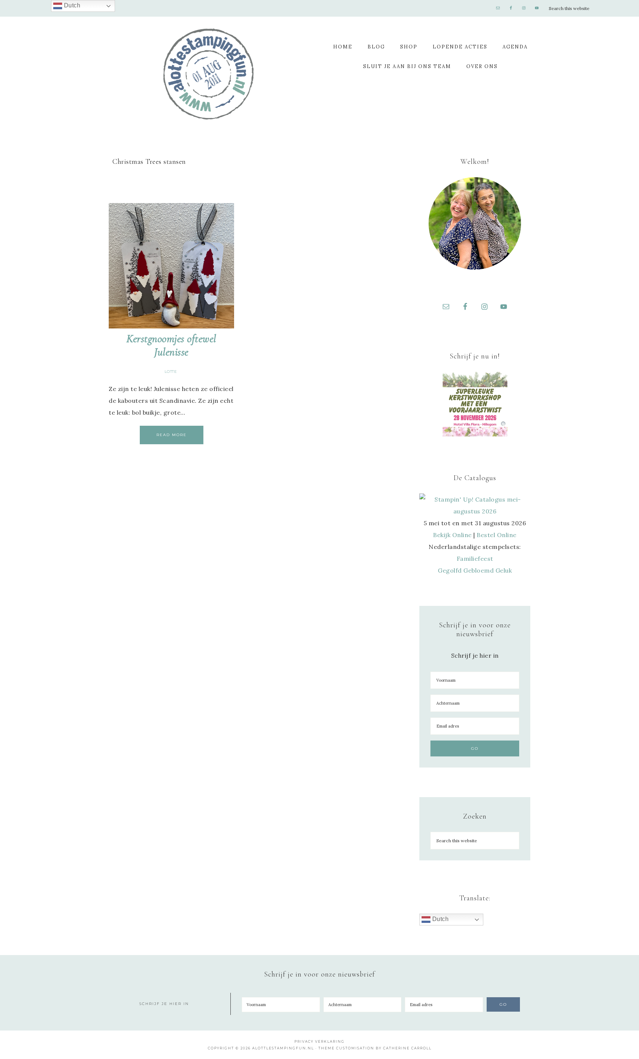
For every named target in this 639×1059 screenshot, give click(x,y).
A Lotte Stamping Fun (209, 74)
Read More (171, 434)
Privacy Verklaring (319, 1041)
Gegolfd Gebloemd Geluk (475, 570)
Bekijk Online (452, 535)
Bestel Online (497, 535)
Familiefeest (475, 558)
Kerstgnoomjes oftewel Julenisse (171, 345)
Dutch (439, 919)
